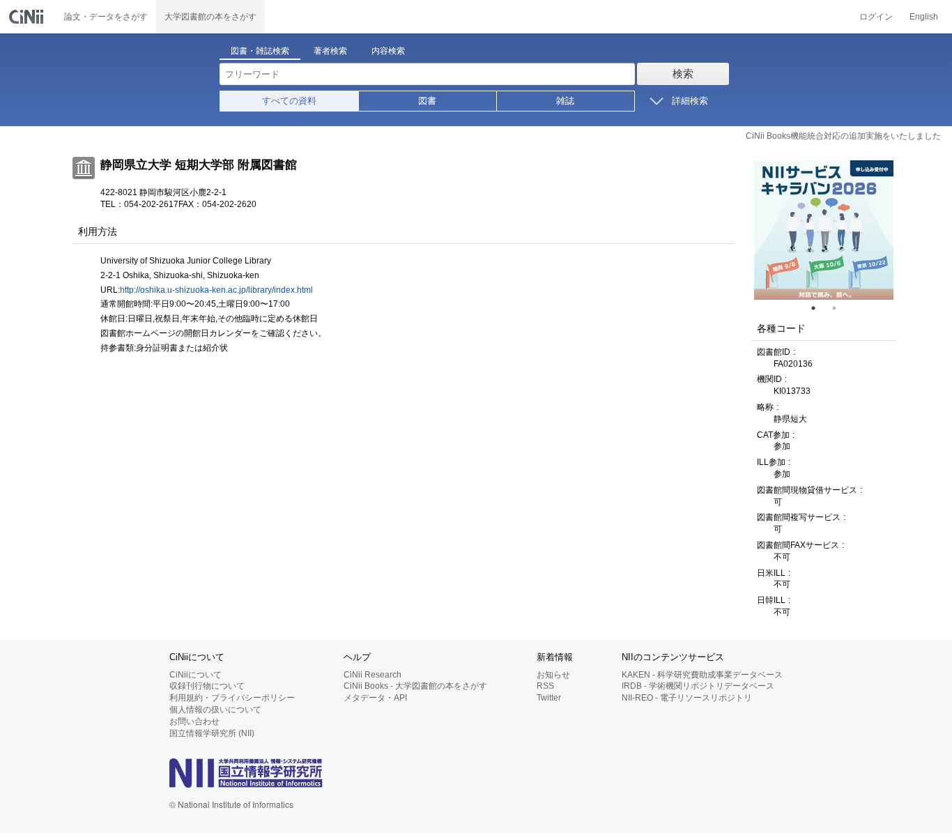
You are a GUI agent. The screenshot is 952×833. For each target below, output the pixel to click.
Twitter (549, 698)
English (923, 17)
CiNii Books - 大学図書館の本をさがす (415, 686)
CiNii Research (372, 675)
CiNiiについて (195, 675)
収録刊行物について (207, 686)
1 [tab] (819, 308)
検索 (683, 73)
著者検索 (330, 51)
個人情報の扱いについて (215, 709)
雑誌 (565, 100)
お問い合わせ (194, 721)
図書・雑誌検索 (260, 51)
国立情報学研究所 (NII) (211, 733)
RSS (545, 686)
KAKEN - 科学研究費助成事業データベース (702, 675)
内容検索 (388, 51)
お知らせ (553, 675)
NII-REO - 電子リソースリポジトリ (687, 698)
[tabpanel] (823, 230)
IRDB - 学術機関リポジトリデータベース (698, 686)
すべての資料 (289, 100)
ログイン (876, 17)
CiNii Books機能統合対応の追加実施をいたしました (843, 136)
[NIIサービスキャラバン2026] (823, 230)
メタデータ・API (375, 698)
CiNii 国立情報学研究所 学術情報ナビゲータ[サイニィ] (28, 16)
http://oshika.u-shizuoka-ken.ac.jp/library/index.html (216, 290)
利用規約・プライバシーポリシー (232, 698)
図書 (427, 100)
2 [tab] (840, 308)
